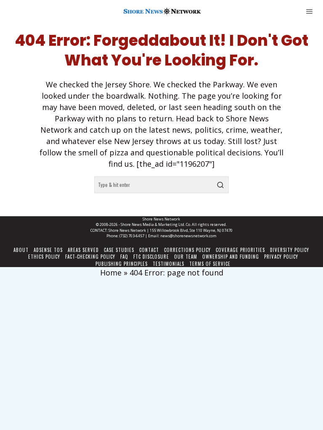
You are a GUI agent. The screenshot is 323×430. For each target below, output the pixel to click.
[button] (220, 184)
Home (111, 272)
